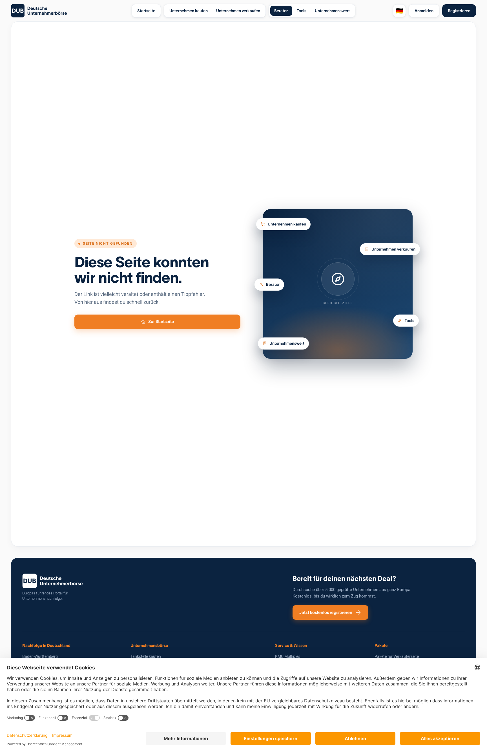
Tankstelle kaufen (145, 656)
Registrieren (459, 10)
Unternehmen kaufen (287, 222)
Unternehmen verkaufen (393, 248)
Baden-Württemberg (40, 656)
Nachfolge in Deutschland (46, 645)
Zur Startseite (161, 321)
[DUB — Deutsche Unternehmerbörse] (69, 10)
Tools (409, 322)
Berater (273, 286)
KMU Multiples (287, 656)
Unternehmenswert (286, 343)
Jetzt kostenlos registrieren (325, 612)
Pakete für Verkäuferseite (397, 656)
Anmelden (424, 10)
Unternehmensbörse (149, 645)
